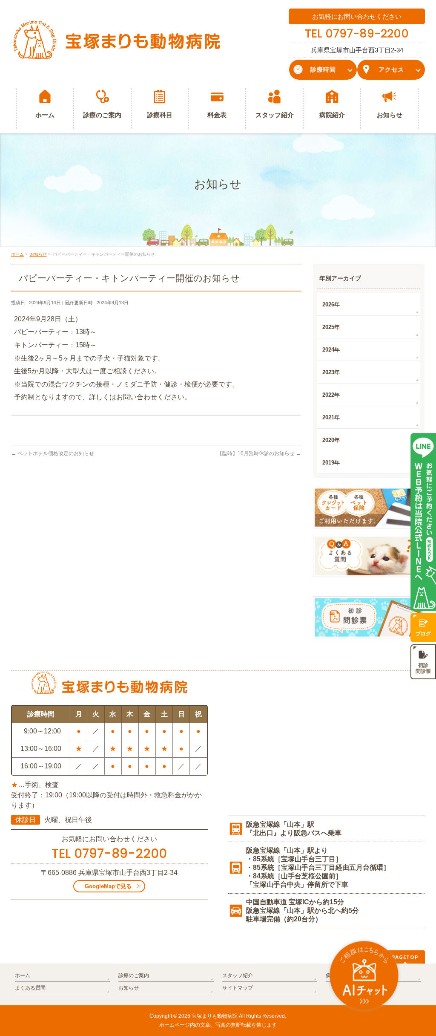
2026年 (331, 304)
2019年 (331, 462)
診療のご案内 (133, 975)
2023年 (331, 372)
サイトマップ (237, 988)
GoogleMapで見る (108, 886)
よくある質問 (30, 988)
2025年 (331, 327)
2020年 (331, 440)
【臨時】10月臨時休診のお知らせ (259, 453)
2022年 (331, 395)
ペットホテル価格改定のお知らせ (52, 453)
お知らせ (128, 988)
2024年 (331, 349)
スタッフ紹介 (237, 975)
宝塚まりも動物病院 (215, 1016)
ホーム (22, 975)
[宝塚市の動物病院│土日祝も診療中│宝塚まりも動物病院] (116, 51)
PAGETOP (405, 957)
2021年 (331, 417)
